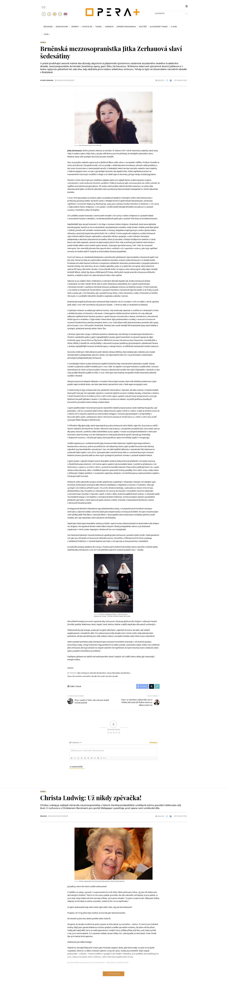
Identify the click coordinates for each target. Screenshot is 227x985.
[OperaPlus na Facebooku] (44, 14)
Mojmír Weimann (46, 80)
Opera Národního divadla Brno (118, 673)
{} (101, 758)
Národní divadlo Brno (98, 673)
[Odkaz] (98, 758)
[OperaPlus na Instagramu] (60, 14)
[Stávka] (81, 758)
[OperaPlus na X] (49, 14)
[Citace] (91, 758)
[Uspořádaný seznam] (85, 758)
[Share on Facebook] (167, 80)
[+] (104, 758)
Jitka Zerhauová (83, 673)
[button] (186, 6)
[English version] (65, 14)
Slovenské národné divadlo (108, 676)
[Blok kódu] (94, 758)
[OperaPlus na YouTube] (55, 14)
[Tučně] (71, 758)
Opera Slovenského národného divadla (82, 676)
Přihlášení (153, 742)
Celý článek (113, 974)
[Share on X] (151, 686)
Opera (43, 42)
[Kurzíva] (75, 758)
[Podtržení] (78, 758)
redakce (43, 816)
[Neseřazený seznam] (88, 758)
